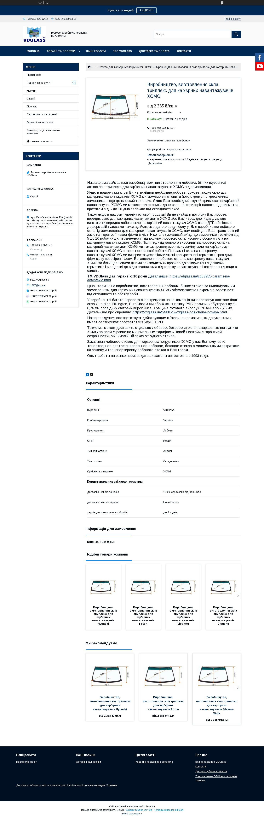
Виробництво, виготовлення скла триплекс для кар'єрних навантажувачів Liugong (224, 615)
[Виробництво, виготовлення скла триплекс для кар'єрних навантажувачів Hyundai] (103, 583)
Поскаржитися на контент (138, 810)
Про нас (32, 106)
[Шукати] (236, 34)
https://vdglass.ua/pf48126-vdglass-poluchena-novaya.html (180, 312)
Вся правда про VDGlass (210, 761)
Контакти (183, 51)
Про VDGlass (122, 51)
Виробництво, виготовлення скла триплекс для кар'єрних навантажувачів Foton (144, 615)
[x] (91, 375)
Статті (31, 98)
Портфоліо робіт (26, 761)
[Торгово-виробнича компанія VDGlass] (34, 41)
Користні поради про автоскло (154, 761)
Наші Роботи (96, 51)
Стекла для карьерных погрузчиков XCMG (125, 67)
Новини (31, 90)
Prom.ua (150, 806)
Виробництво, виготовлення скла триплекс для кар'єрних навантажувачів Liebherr (184, 615)
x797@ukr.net (37, 285)
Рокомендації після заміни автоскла (43, 132)
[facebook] (87, 375)
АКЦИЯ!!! (146, 10)
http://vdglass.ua (39, 279)
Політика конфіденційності (168, 810)
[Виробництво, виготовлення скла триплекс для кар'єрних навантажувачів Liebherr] (183, 583)
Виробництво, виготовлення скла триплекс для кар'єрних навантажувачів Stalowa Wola (217, 705)
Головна (32, 51)
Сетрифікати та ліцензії (42, 114)
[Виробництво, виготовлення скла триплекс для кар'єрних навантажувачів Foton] (143, 583)
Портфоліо (34, 74)
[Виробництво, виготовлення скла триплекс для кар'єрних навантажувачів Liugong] (223, 583)
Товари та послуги (60, 51)
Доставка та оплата (154, 51)
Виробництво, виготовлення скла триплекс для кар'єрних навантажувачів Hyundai (104, 615)
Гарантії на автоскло (40, 122)
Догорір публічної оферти (211, 771)
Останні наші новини (88, 761)
